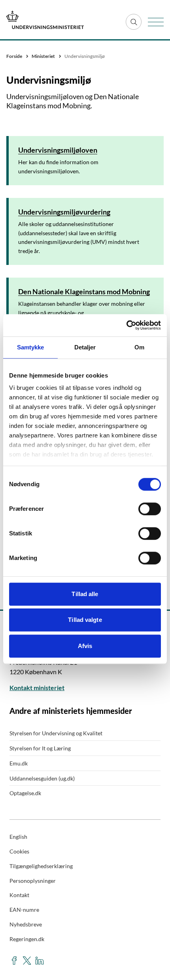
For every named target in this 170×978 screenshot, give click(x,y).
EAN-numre (24, 909)
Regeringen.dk (26, 939)
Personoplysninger (32, 880)
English (18, 836)
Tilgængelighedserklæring (41, 866)
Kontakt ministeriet (36, 687)
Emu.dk (18, 763)
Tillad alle (85, 594)
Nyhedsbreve (25, 924)
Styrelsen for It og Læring (40, 748)
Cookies (19, 851)
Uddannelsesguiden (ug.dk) (42, 778)
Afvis (85, 645)
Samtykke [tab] (30, 347)
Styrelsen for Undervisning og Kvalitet (55, 733)
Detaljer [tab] (85, 347)
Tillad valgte (85, 619)
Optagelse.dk (25, 793)
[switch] (149, 508)
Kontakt (19, 895)
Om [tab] (139, 347)
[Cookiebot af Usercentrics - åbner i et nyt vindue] (126, 325)
